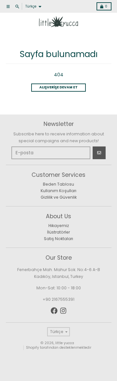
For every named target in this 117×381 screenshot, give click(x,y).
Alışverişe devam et (58, 87)
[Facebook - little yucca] (54, 310)
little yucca (64, 343)
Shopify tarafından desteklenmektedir (58, 347)
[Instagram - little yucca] (63, 310)
